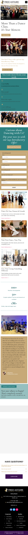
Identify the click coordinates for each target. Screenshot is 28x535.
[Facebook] (11, 509)
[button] (5, 35)
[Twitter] (14, 509)
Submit (14, 187)
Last (3, 159)
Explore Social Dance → (6, 218)
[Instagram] (17, 509)
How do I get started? (6, 469)
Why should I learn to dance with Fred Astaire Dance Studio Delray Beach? (13, 466)
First (3, 155)
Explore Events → (4, 277)
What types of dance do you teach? (9, 471)
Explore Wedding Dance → (6, 247)
